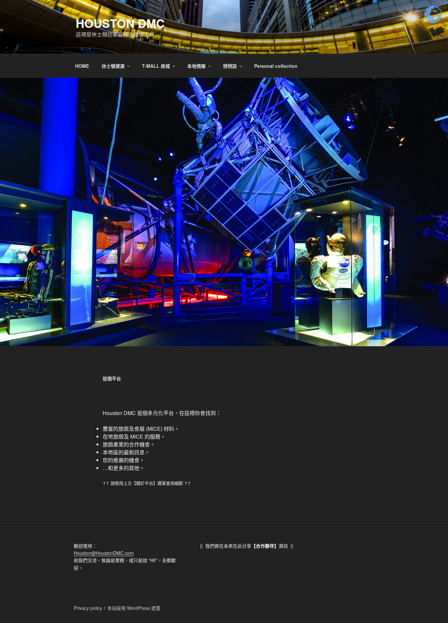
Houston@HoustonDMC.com (104, 553)
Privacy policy (88, 608)
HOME (82, 66)
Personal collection (275, 66)
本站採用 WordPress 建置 (133, 608)
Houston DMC (120, 22)
